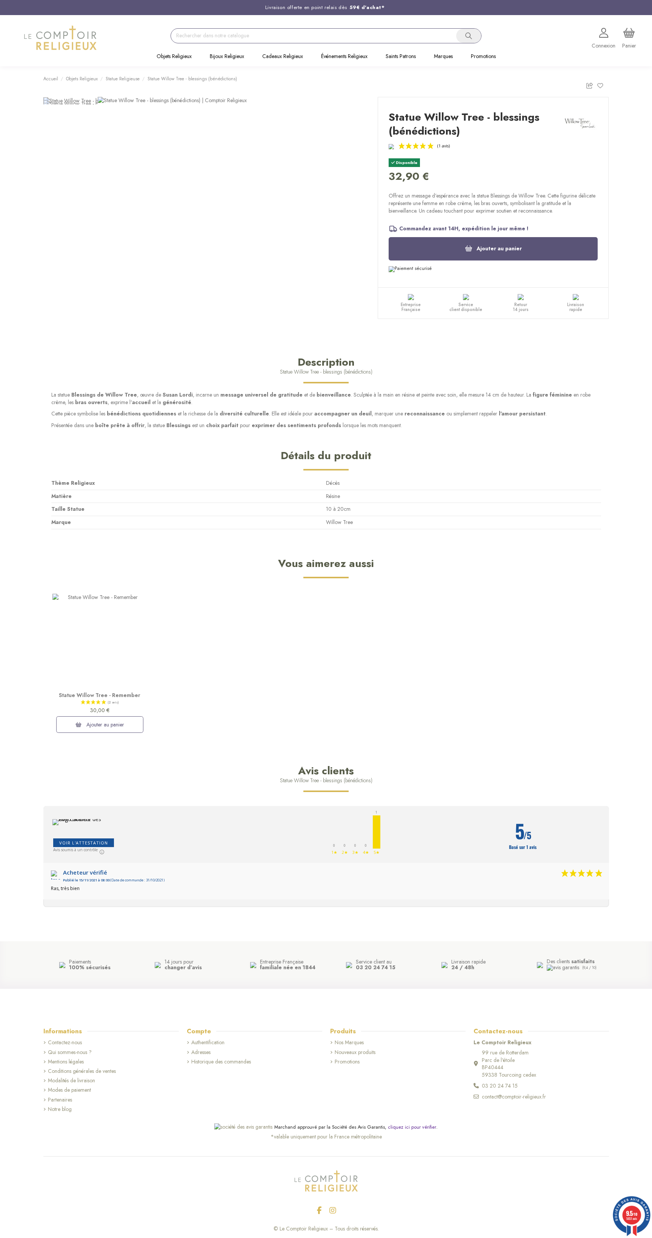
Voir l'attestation (83, 843)
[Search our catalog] (468, 36)
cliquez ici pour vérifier (412, 1127)
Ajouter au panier (499, 248)
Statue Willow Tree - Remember (99, 695)
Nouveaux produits (355, 1052)
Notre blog (60, 1109)
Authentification (208, 1042)
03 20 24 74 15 (500, 1085)
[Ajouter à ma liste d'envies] (603, 84)
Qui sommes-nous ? (70, 1052)
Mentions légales (66, 1061)
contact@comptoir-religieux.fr (514, 1096)
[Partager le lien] (591, 84)
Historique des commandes (221, 1061)
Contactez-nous (65, 1042)
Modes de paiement (69, 1090)
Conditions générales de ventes (82, 1071)
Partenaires (60, 1099)
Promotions (347, 1061)
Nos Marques (349, 1042)
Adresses (201, 1052)
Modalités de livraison (71, 1080)
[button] (174, 56)
